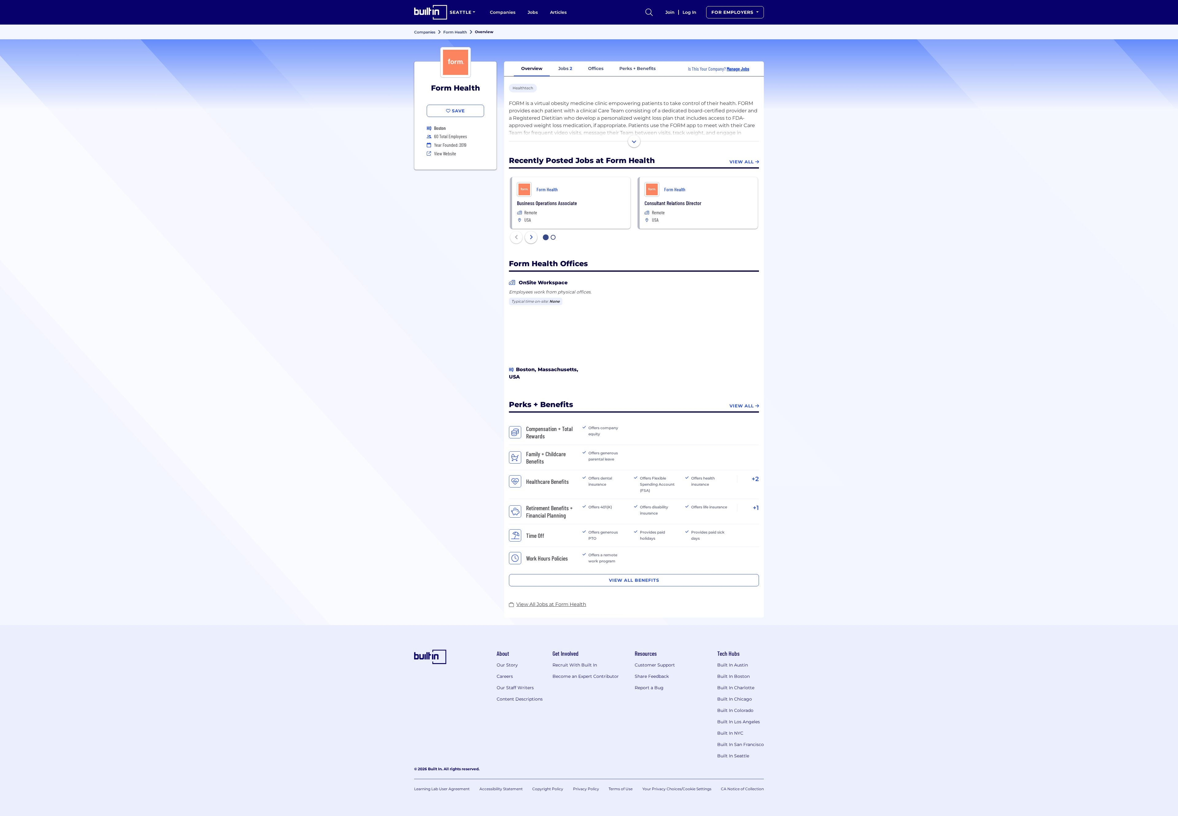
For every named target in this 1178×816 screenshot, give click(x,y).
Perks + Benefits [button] (637, 68)
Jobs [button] (565, 68)
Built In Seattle (733, 756)
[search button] (649, 12)
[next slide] (531, 237)
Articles (558, 12)
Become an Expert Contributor (585, 676)
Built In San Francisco (740, 744)
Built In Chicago (734, 699)
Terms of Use (621, 789)
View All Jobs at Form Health (551, 604)
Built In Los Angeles (738, 722)
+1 (756, 507)
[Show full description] (634, 141)
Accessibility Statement (501, 789)
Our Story (507, 665)
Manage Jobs (738, 69)
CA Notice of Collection (742, 789)
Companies (502, 12)
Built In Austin (732, 665)
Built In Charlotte (735, 687)
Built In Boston (733, 676)
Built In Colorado (735, 710)
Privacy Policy (586, 789)
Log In (689, 12)
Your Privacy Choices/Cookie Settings (676, 789)
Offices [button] (595, 68)
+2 (755, 479)
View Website (445, 153)
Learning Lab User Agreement (442, 789)
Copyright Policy (547, 789)
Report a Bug (649, 687)
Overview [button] (531, 68)
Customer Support (655, 665)
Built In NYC (730, 733)
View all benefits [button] (634, 580)
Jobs (533, 12)
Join (670, 12)
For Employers (733, 12)
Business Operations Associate (547, 203)
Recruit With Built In (574, 665)
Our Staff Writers (515, 687)
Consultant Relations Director (673, 203)
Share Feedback (652, 676)
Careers (505, 676)
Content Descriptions (520, 699)
